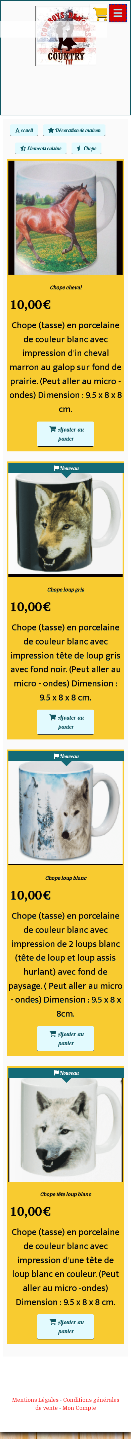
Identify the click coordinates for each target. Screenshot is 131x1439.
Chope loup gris (65, 589)
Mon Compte (79, 1408)
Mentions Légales (35, 1400)
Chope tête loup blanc (65, 1194)
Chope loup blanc (65, 878)
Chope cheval (66, 287)
